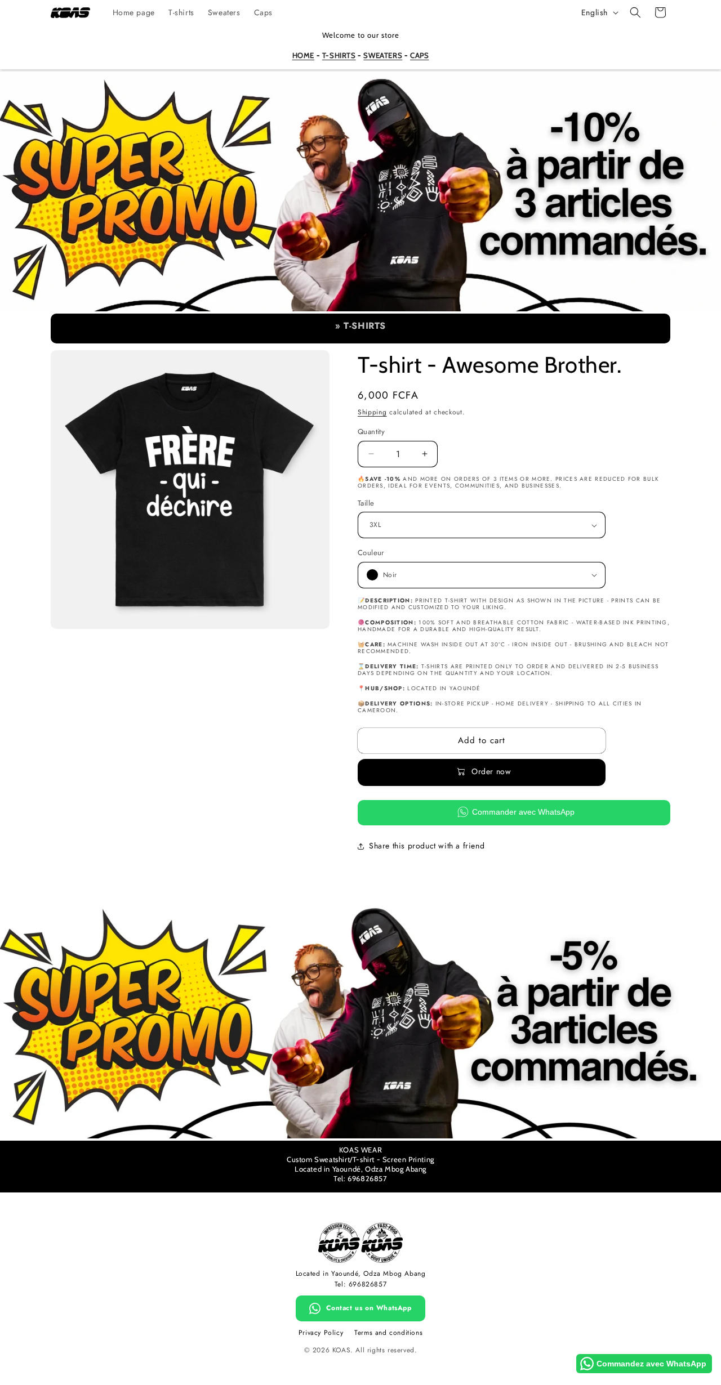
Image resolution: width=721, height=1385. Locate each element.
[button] (635, 12)
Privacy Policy (321, 1333)
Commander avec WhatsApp (523, 811)
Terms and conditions (388, 1333)
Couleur (371, 552)
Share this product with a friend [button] (426, 845)
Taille (366, 503)
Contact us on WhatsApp (368, 1308)
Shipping (372, 412)
